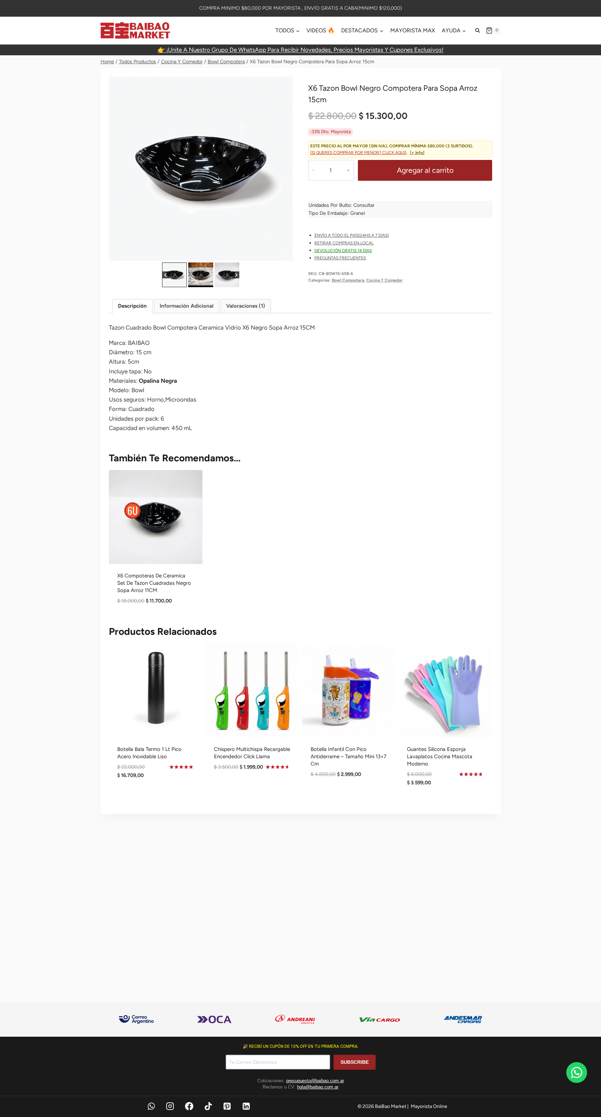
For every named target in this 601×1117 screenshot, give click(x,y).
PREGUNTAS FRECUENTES (340, 258)
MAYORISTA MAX (412, 30)
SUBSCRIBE (354, 1062)
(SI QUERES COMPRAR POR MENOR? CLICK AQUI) (358, 152)
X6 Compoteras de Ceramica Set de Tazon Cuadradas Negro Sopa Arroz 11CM (154, 583)
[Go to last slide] (165, 274)
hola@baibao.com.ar (317, 1087)
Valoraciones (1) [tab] (245, 305)
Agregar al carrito (425, 170)
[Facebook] (189, 1106)
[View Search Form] (477, 30)
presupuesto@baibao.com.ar (315, 1080)
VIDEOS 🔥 (320, 30)
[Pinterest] (227, 1106)
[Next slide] (236, 274)
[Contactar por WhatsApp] (576, 1072)
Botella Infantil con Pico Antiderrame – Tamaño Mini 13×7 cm (348, 756)
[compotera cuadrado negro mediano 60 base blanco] (201, 168)
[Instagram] (170, 1106)
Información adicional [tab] (187, 305)
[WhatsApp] (151, 1106)
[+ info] (417, 152)
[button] (174, 274)
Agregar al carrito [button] (155, 798)
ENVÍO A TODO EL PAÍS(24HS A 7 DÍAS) (351, 235)
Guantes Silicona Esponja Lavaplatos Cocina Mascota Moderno (439, 756)
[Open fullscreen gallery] (286, 254)
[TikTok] (208, 1106)
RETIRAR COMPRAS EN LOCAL (344, 243)
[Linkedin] (246, 1106)
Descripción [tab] (132, 305)
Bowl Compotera (348, 280)
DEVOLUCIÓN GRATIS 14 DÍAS (343, 250)
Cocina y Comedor (384, 280)
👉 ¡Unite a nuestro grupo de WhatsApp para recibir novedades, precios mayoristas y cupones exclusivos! (300, 49)
